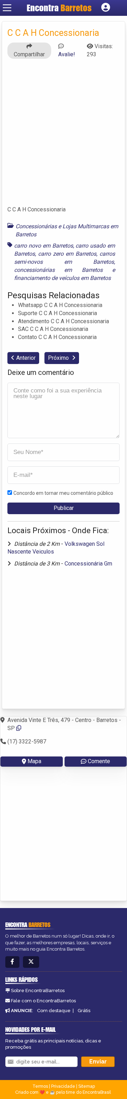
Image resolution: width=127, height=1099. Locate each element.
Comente (99, 761)
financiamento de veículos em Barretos (62, 278)
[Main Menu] (7, 8)
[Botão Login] (105, 7)
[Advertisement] (63, 135)
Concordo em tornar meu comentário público (63, 493)
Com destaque (54, 1010)
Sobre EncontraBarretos (38, 990)
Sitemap (86, 1086)
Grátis (84, 1010)
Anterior (26, 357)
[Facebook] (12, 962)
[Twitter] (31, 962)
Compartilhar (29, 54)
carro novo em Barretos (43, 245)
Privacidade (63, 1086)
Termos (40, 1086)
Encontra (59, 7)
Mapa (34, 761)
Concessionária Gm (88, 563)
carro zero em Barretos (67, 253)
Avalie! (66, 54)
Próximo (59, 357)
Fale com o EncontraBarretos (43, 1000)
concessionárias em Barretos (58, 270)
